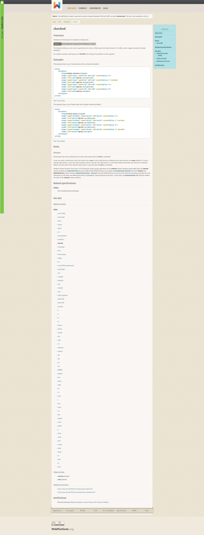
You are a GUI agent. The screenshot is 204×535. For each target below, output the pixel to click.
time (59, 467)
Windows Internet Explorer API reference (90, 502)
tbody (59, 452)
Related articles (162, 53)
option (60, 426)
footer (59, 381)
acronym (60, 306)
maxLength (61, 269)
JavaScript (121, 511)
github (146, 16)
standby (60, 288)
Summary (158, 33)
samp (59, 433)
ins (59, 411)
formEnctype (62, 254)
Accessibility (108, 511)
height (60, 258)
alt (58, 232)
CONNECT (83, 8)
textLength (61, 217)
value (59, 221)
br (58, 318)
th (58, 463)
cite (59, 336)
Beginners (57, 511)
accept (60, 224)
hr (58, 392)
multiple (60, 277)
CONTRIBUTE (95, 8)
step (59, 292)
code (59, 340)
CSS (95, 511)
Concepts (70, 511)
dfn (59, 359)
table (59, 448)
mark (59, 422)
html (59, 22)
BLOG (105, 8)
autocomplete (62, 236)
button (60, 325)
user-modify (61, 213)
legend (60, 418)
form (59, 251)
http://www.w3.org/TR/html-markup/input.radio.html (75, 489)
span (59, 441)
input (59, 407)
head (59, 385)
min (59, 273)
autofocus (61, 239)
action (60, 228)
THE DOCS (71, 8)
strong (60, 444)
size (59, 284)
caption (60, 333)
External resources (163, 61)
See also (158, 51)
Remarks (160, 43)
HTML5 (56, 188)
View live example (59, 101)
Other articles (161, 58)
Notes (157, 41)
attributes (67, 22)
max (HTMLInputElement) (66, 265)
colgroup (60, 348)
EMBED (60, 370)
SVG (147, 511)
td (58, 456)
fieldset (60, 374)
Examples (158, 37)
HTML (160, 55)
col (59, 344)
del (59, 355)
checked (75, 22)
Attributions (159, 65)
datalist (60, 351)
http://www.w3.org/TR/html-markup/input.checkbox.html (76, 492)
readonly (60, 280)
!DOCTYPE (61, 299)
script (59, 437)
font (59, 377)
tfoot (59, 459)
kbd (59, 415)
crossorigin (61, 247)
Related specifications (163, 47)
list (59, 262)
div (59, 362)
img (59, 403)
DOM (134, 511)
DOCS (54, 22)
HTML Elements (63, 295)
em (59, 366)
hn (58, 389)
